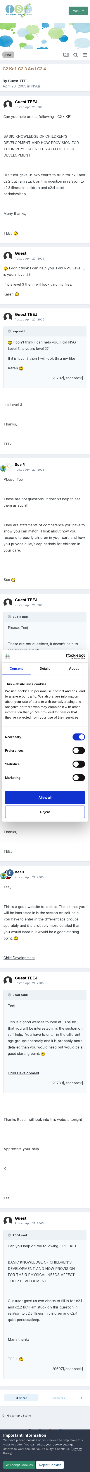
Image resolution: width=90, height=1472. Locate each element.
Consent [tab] (16, 668)
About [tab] (74, 668)
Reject (45, 812)
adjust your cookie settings (54, 1444)
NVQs (36, 86)
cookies (31, 1440)
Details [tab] (45, 668)
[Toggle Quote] (10, 331)
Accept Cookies (21, 1465)
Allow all (45, 797)
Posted (29, 107)
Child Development (19, 958)
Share (22, 1398)
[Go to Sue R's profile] (7, 467)
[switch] (79, 750)
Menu (77, 10)
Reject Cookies (49, 1465)
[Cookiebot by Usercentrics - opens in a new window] (66, 656)
